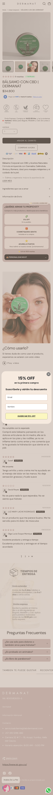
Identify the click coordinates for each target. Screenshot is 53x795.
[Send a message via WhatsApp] (48, 790)
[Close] (49, 374)
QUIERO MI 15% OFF (26, 416)
